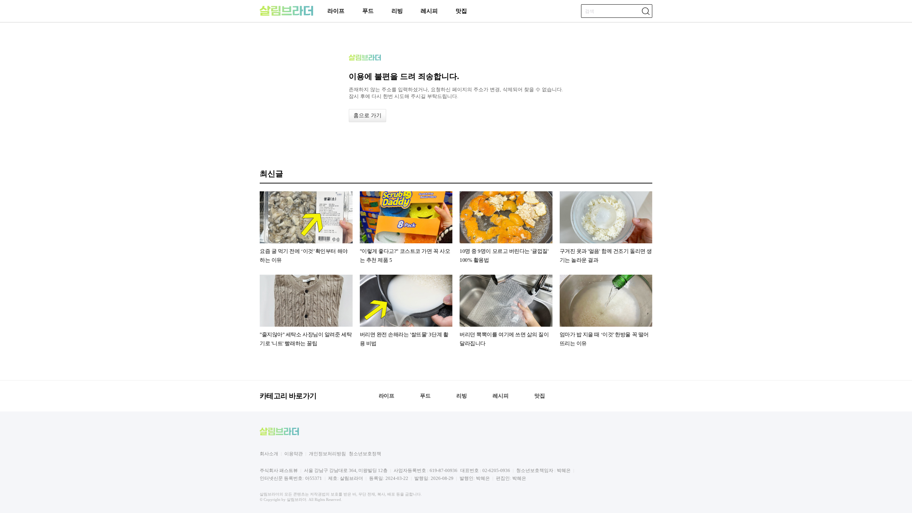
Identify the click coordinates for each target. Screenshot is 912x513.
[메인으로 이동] (286, 14)
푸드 (368, 11)
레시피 (429, 11)
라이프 (335, 11)
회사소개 (269, 453)
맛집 (461, 11)
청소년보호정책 (365, 453)
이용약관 (293, 453)
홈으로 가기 (367, 115)
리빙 (397, 11)
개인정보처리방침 (327, 453)
